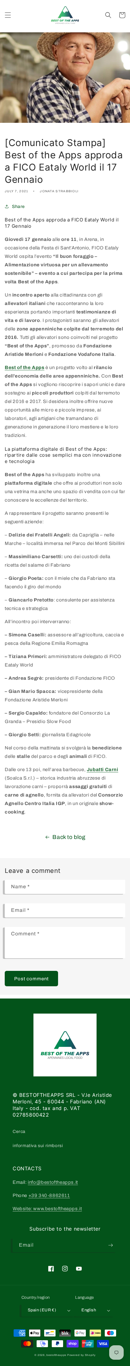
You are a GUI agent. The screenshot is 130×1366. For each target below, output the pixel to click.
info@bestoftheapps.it (53, 1182)
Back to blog (68, 837)
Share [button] (18, 206)
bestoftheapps (56, 1355)
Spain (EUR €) (42, 1310)
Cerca (19, 1131)
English (88, 1310)
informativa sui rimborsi (38, 1145)
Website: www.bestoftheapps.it (47, 1208)
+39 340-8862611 (49, 1195)
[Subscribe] (110, 1245)
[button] (8, 15)
